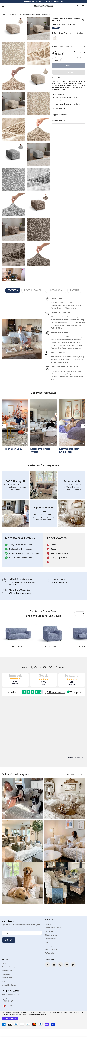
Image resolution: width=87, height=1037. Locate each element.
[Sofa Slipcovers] (18, 633)
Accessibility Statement (10, 985)
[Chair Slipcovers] (51, 633)
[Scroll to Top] (82, 1025)
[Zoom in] (21, 21)
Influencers (49, 931)
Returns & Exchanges (9, 967)
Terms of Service (51, 949)
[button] (83, 5)
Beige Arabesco (54, 38)
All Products (12, 14)
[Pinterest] (47, 964)
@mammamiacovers (74, 774)
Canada (8, 1006)
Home (3, 14)
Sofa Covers (18, 646)
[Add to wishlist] (83, 20)
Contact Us (5, 963)
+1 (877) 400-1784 (8, 1001)
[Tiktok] (73, 964)
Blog (46, 942)
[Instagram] (60, 964)
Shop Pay (48, 946)
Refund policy (50, 953)
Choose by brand (51, 935)
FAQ (3, 981)
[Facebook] (54, 964)
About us (48, 924)
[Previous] (76, 613)
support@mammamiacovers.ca (13, 999)
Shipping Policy (7, 970)
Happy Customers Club (53, 928)
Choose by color (50, 938)
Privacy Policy (7, 974)
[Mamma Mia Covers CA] (43, 6)
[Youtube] (66, 964)
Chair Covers (51, 646)
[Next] (83, 613)
